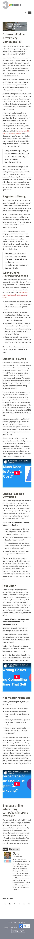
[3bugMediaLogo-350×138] (14, 5)
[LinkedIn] (10, 861)
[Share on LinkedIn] (24, 904)
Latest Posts (14, 849)
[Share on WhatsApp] (14, 904)
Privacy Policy (12, 922)
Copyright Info (21, 922)
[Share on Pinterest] (19, 904)
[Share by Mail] (29, 904)
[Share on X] (10, 904)
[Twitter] (5, 861)
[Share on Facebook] (5, 904)
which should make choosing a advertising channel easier (15, 294)
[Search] (24, 12)
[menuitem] (24, 12)
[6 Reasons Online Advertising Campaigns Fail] (15, 26)
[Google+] (7, 861)
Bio (6, 849)
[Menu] (28, 12)
